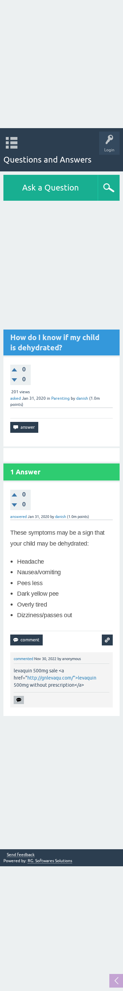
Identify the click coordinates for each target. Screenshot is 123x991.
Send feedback (21, 855)
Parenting (60, 398)
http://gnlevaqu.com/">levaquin (61, 678)
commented (23, 659)
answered (18, 517)
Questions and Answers (47, 159)
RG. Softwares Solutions (50, 860)
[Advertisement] (61, 64)
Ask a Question (50, 187)
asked (15, 398)
